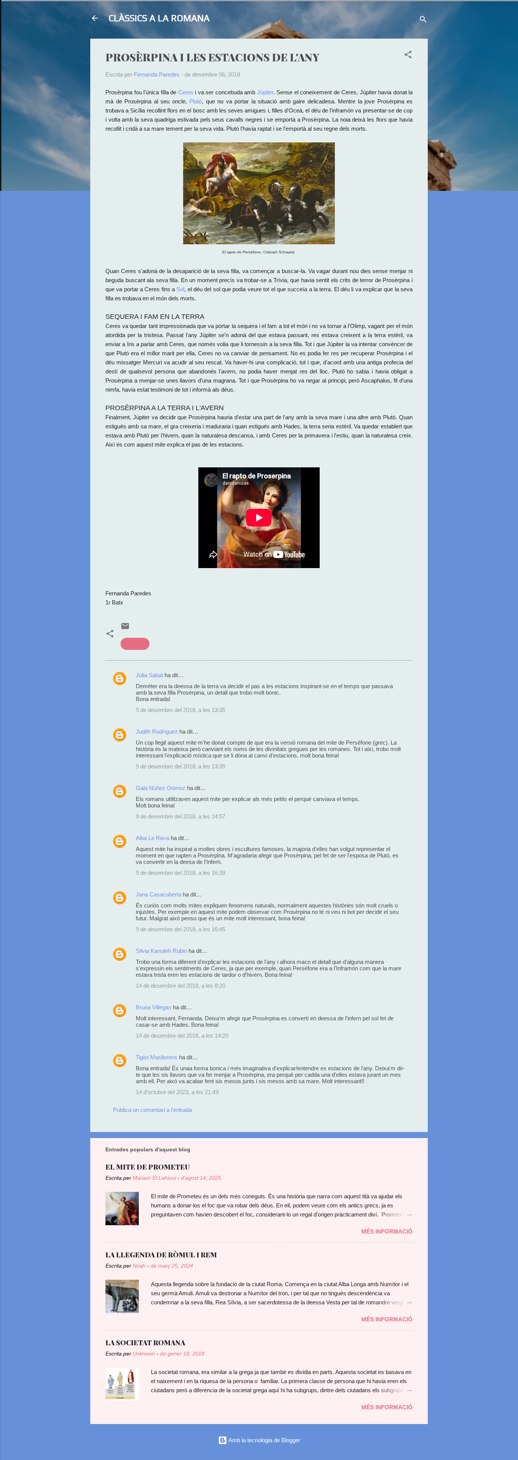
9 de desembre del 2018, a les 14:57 (180, 816)
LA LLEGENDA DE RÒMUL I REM (161, 1254)
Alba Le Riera (152, 838)
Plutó (195, 101)
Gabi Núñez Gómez (160, 788)
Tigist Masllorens (156, 1057)
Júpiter (265, 92)
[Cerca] (423, 20)
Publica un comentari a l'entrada (152, 1110)
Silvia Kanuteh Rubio (161, 951)
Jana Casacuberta (158, 894)
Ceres (186, 92)
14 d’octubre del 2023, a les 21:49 (177, 1092)
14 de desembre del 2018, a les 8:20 (180, 985)
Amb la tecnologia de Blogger (263, 1440)
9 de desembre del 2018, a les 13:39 (180, 766)
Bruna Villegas (153, 1007)
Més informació (387, 1231)
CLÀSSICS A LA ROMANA (159, 18)
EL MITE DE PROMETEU (147, 1166)
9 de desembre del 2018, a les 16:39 (180, 873)
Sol (180, 289)
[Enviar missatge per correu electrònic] (125, 628)
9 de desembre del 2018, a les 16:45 (180, 929)
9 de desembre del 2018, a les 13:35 (180, 710)
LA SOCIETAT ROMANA (145, 1342)
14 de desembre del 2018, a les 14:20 (182, 1035)
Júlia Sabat (149, 675)
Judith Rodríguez (157, 731)
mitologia (135, 643)
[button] (408, 56)
